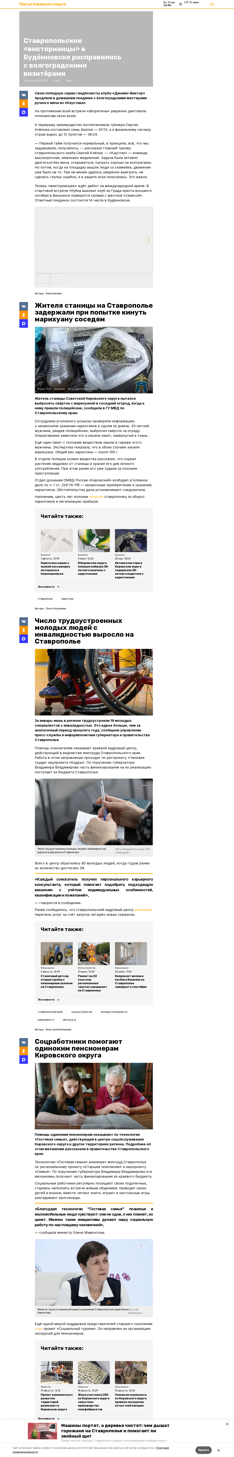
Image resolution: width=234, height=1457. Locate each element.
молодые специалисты (114, 1011)
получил (96, 497)
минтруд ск (69, 1019)
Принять (203, 1450)
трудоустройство (81, 1011)
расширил (143, 910)
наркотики (67, 598)
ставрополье (45, 598)
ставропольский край (50, 1011)
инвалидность (46, 1019)
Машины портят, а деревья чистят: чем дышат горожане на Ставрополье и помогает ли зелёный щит (115, 1431)
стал (38, 1329)
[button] (42, 1431)
